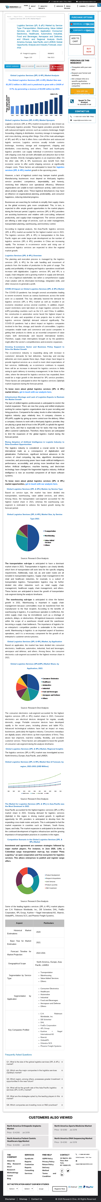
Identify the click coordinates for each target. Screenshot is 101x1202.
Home (26, 5)
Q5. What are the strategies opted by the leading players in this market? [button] (33, 1098)
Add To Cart (75, 40)
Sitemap (23, 1199)
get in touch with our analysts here (35, 392)
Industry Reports (43, 7)
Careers (82, 6)
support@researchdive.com (87, 1)
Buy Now (88, 50)
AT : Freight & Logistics (28, 53)
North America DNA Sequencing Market (73, 1138)
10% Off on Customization (82, 92)
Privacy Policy (48, 1161)
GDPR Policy (47, 1158)
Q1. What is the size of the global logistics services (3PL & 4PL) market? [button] (33, 1063)
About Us (32, 7)
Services (59, 6)
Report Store (18, 16)
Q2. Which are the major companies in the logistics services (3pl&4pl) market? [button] (32, 1072)
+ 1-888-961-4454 (57, 1)
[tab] (34, 1064)
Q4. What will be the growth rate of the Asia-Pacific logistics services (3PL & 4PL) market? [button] (31, 1089)
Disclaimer (10, 1199)
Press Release (67, 7)
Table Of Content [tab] (27, 66)
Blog (9, 1178)
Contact (92, 6)
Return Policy (48, 1164)
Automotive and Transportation (35, 16)
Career (10, 1176)
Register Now (60, 1189)
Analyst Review (42, 66)
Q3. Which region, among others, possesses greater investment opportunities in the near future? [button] (33, 1080)
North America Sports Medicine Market (73, 1126)
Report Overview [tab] (12, 66)
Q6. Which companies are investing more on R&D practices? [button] (32, 1105)
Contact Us (36, 1199)
